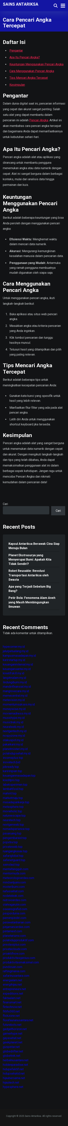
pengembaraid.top (15, 838)
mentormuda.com (14, 873)
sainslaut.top (11, 864)
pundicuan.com (12, 967)
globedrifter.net (13, 1051)
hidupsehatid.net (14, 1073)
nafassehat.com (13, 891)
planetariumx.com (14, 936)
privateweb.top (12, 847)
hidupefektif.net (13, 1069)
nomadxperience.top (16, 829)
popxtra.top (10, 842)
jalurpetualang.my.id (15, 651)
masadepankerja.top (16, 802)
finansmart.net (12, 1002)
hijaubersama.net (14, 1078)
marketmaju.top (13, 798)
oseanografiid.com (15, 909)
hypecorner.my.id (14, 646)
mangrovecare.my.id (16, 691)
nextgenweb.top (13, 824)
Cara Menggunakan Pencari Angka (31, 71)
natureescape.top (14, 815)
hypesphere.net (13, 1087)
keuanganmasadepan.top (19, 775)
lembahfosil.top (13, 789)
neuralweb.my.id (13, 727)
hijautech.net (11, 1082)
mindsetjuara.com (14, 882)
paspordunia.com (14, 913)
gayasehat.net (12, 1038)
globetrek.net (11, 1055)
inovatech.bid (11, 762)
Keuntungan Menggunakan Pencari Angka (36, 64)
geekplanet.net (12, 1042)
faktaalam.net (11, 998)
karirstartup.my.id (14, 660)
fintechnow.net (12, 1007)
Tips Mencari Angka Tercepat (28, 78)
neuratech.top (12, 820)
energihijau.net (12, 984)
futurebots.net (12, 1025)
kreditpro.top (11, 780)
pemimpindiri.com (14, 918)
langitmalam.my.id (14, 678)
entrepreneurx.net (14, 989)
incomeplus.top (13, 758)
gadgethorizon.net (15, 1029)
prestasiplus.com (14, 944)
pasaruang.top (12, 833)
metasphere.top (13, 807)
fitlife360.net (11, 1011)
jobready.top (11, 767)
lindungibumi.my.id (15, 682)
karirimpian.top (12, 771)
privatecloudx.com (15, 949)
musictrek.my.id (13, 722)
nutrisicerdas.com (14, 900)
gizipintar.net (11, 1047)
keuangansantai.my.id (17, 669)
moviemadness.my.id (17, 713)
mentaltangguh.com (15, 869)
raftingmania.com (14, 971)
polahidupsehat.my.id (16, 753)
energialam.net (12, 980)
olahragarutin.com (14, 904)
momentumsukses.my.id (19, 704)
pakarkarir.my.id (13, 744)
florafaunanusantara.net (18, 1020)
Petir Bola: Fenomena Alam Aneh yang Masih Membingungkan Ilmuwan (31, 602)
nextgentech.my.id (14, 731)
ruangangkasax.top (15, 851)
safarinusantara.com (16, 976)
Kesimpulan (17, 85)
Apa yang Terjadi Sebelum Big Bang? (29, 589)
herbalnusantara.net (15, 1060)
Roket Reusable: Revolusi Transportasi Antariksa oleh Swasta (28, 575)
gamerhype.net (12, 1033)
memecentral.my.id (15, 695)
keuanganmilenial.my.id (18, 664)
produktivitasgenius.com (19, 958)
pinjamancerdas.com (16, 927)
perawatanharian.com (16, 922)
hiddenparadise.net (15, 1064)
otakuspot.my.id (13, 740)
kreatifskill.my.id (13, 673)
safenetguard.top (14, 860)
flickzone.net (11, 1015)
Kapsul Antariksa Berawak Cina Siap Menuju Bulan (34, 546)
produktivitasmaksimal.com (21, 962)
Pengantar (16, 50)
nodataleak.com (13, 896)
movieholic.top (12, 811)
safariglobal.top (13, 856)
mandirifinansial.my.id (17, 686)
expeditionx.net (13, 993)
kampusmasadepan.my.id (19, 655)
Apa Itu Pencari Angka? (24, 57)
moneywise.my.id (14, 709)
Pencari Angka (38, 120)
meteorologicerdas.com (18, 878)
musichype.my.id (14, 718)
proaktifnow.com (14, 953)
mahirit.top (10, 793)
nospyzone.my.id (14, 735)
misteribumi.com (14, 887)
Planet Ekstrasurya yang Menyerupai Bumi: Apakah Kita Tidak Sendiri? (29, 559)
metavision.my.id (14, 700)
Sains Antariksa (20, 4)
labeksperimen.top (15, 784)
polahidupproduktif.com (18, 940)
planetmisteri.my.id (15, 749)
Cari (5, 504)
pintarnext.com (12, 931)
